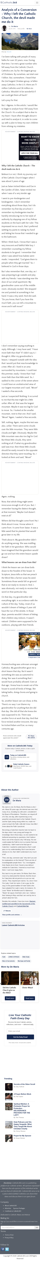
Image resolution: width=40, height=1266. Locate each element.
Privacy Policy (9, 1238)
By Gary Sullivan (19, 1086)
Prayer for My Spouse (22, 1136)
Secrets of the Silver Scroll (24, 1084)
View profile (21, 28)
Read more (10, 998)
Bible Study (26, 957)
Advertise (8, 1208)
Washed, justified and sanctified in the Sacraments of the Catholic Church (19, 903)
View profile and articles (12, 915)
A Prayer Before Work (22, 1094)
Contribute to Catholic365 (13, 1211)
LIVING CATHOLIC (13, 957)
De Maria (14, 26)
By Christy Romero (19, 1131)
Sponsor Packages (19, 1208)
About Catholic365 (11, 1205)
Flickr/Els (9, 52)
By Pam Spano (18, 1096)
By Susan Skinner (19, 1138)
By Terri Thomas (19, 1117)
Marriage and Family (24, 961)
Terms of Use (9, 1235)
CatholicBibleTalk (23, 906)
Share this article (31, 736)
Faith (3, 957)
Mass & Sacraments (8, 961)
